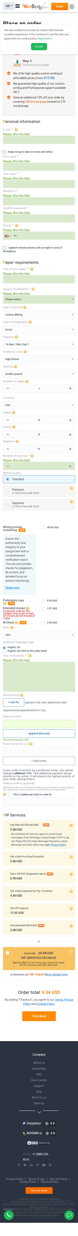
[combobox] (7, 236)
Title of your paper (14, 269)
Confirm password (14, 208)
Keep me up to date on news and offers (30, 151)
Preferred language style (18, 642)
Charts (7, 427)
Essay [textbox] (8, 329)
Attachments (11, 695)
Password (9, 191)
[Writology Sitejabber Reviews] (32, 1123)
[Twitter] (24, 1165)
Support (39, 1086)
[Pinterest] (37, 1165)
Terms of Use (36, 1179)
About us (39, 1062)
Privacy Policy (58, 844)
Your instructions (13, 655)
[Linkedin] (31, 1165)
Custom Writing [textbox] (13, 314)
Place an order (39, 1190)
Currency (8, 397)
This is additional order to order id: (32, 794)
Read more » (45, 38)
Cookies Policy (45, 1003)
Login (72, 7)
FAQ (39, 1074)
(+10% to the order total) (25, 491)
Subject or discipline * (16, 289)
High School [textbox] (12, 359)
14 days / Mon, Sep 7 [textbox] (17, 344)
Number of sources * (16, 455)
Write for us (39, 1097)
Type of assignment (15, 322)
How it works (39, 1080)
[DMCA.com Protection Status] (39, 1142)
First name (9, 156)
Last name (9, 173)
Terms (59, 999)
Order (60, 6)
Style (6, 627)
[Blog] (50, 1165)
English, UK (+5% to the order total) (27, 650)
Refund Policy (49, 1181)
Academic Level (12, 351)
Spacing (8, 366)
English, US (14, 647)
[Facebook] (19, 1165)
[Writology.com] (36, 6)
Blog (39, 1091)
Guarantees (39, 1068)
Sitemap (39, 1103)
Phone (7, 225)
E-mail (7, 129)
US (8, 6)
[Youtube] (43, 1165)
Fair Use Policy (58, 1179)
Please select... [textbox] (14, 299)
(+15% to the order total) (25, 504)
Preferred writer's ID (15, 744)
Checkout (39, 1016)
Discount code (12, 716)
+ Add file (13, 702)
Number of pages (14, 381)
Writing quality (12, 473)
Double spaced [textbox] (13, 374)
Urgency (8, 337)
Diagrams (8, 441)
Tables (7, 412)
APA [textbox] (7, 635)
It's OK (39, 46)
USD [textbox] (7, 405)
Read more (12, 587)
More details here (56, 974)
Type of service (12, 307)
